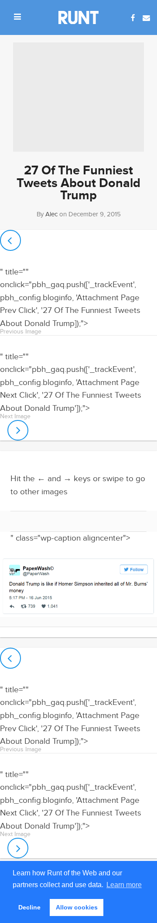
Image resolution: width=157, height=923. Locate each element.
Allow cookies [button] (77, 907)
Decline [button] (29, 907)
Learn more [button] (124, 884)
